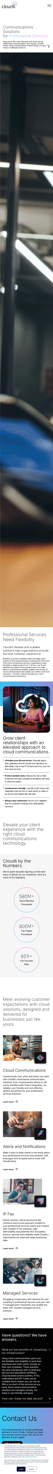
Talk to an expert (12, 1443)
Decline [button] (31, 1469)
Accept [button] (21, 1469)
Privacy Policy (32, 1457)
